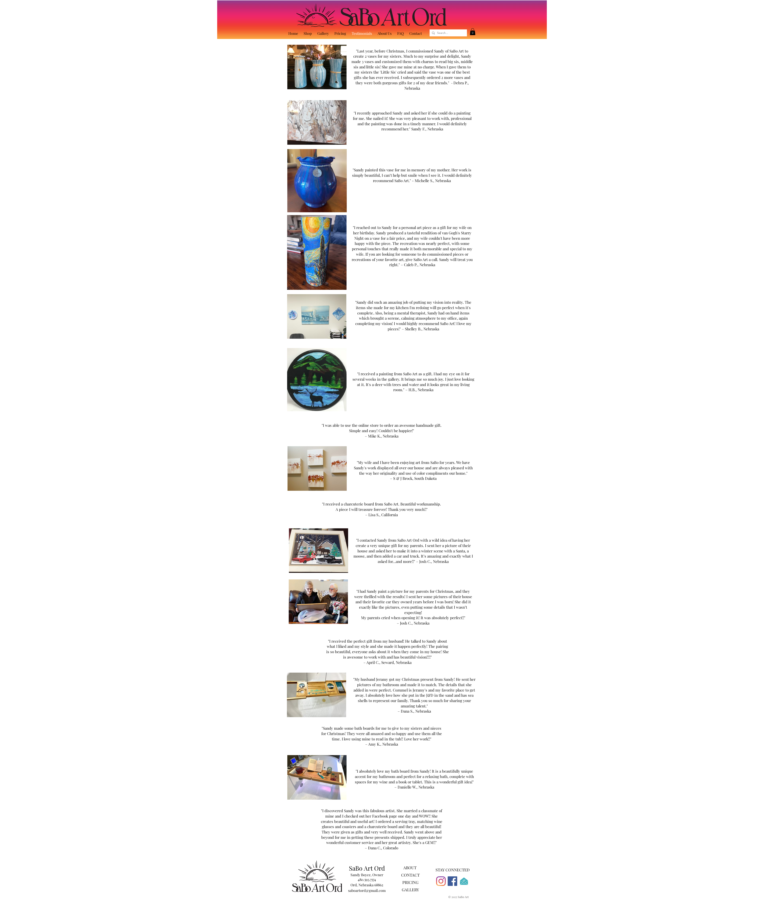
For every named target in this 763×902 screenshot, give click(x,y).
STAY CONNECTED (453, 869)
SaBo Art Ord (367, 868)
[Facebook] (452, 881)
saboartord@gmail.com (367, 890)
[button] (472, 31)
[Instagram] (441, 881)
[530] (464, 881)
